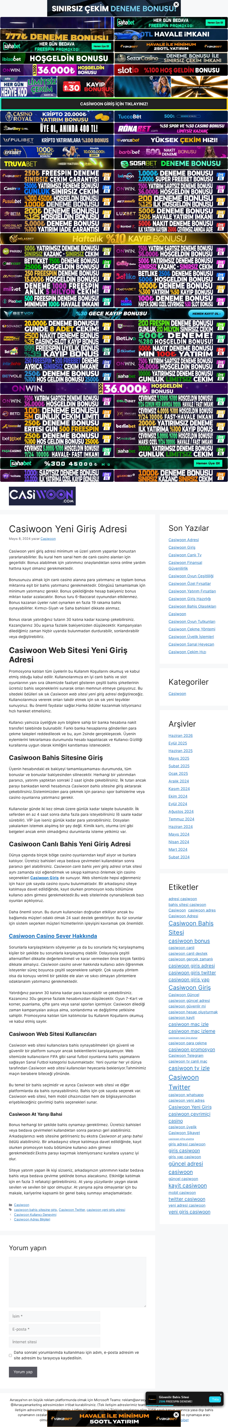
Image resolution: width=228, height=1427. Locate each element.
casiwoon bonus (189, 941)
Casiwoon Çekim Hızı (187, 652)
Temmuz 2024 (181, 819)
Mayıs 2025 (179, 758)
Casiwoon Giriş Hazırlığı (190, 599)
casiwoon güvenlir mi (187, 1006)
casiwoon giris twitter (192, 972)
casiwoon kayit (182, 1017)
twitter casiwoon (187, 1199)
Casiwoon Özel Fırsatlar (190, 583)
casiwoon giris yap (189, 979)
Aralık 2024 (179, 781)
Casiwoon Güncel (184, 995)
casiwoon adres (202, 910)
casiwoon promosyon (192, 1049)
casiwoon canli (181, 947)
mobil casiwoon (182, 1192)
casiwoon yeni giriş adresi (106, 1210)
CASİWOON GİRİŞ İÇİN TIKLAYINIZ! (114, 104)
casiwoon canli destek (188, 953)
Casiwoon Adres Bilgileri (32, 1219)
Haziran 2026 (181, 735)
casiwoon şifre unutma (181, 1138)
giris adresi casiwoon (187, 1144)
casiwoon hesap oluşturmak (193, 1012)
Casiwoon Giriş (182, 547)
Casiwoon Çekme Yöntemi (192, 629)
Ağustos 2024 (181, 811)
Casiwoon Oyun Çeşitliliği (191, 576)
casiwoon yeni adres (187, 1100)
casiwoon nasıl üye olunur (183, 1037)
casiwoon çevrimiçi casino (189, 1117)
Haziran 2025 (181, 751)
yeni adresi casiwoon (187, 1205)
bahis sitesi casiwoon (187, 904)
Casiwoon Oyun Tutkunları (192, 621)
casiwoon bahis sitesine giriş (35, 1210)
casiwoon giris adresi (192, 965)
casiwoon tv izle (189, 1068)
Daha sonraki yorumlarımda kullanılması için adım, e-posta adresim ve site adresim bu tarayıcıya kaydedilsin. (76, 1355)
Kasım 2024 (179, 789)
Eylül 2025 (178, 743)
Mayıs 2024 (179, 834)
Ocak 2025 (178, 773)
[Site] (57, 176)
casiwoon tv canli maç (188, 1061)
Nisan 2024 (179, 842)
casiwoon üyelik (183, 1127)
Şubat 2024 (179, 857)
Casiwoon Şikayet (184, 1133)
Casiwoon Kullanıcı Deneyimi (35, 1214)
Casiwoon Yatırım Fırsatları (192, 591)
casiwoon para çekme (188, 1043)
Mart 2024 (178, 849)
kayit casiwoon (188, 1185)
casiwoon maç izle (189, 1024)
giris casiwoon (184, 1150)
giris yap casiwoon (185, 1157)
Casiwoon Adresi (184, 540)
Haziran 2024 (181, 826)
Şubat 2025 (179, 766)
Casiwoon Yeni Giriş (190, 1107)
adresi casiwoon (183, 899)
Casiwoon (21, 1205)
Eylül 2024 (178, 804)
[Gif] (114, 238)
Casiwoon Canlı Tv (185, 555)
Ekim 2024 (178, 796)
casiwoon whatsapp (186, 1095)
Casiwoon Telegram (186, 1055)
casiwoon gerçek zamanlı (191, 959)
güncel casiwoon (183, 1179)
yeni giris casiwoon (189, 1211)
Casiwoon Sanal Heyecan (191, 644)
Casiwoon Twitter (72, 1210)
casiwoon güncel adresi (189, 1000)
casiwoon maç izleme (192, 1031)
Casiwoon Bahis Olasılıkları (192, 606)
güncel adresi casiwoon (186, 1167)
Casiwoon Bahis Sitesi (191, 928)
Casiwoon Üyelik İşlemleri (191, 636)
